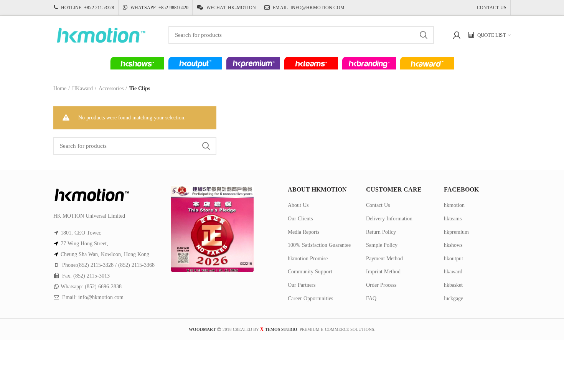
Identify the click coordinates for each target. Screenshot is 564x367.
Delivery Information (389, 219)
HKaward (82, 88)
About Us (298, 205)
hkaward (453, 271)
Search (423, 35)
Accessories (111, 88)
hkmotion (454, 205)
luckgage (453, 298)
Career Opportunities (310, 298)
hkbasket (453, 285)
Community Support (310, 271)
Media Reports (303, 232)
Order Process (381, 285)
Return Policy (381, 232)
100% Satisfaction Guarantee (319, 245)
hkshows (453, 245)
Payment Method (384, 258)
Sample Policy (381, 245)
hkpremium (456, 232)
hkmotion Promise (308, 258)
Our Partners (301, 285)
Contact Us (378, 205)
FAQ (371, 298)
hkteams (453, 219)
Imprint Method (383, 271)
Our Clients (300, 219)
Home (59, 88)
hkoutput (453, 258)
